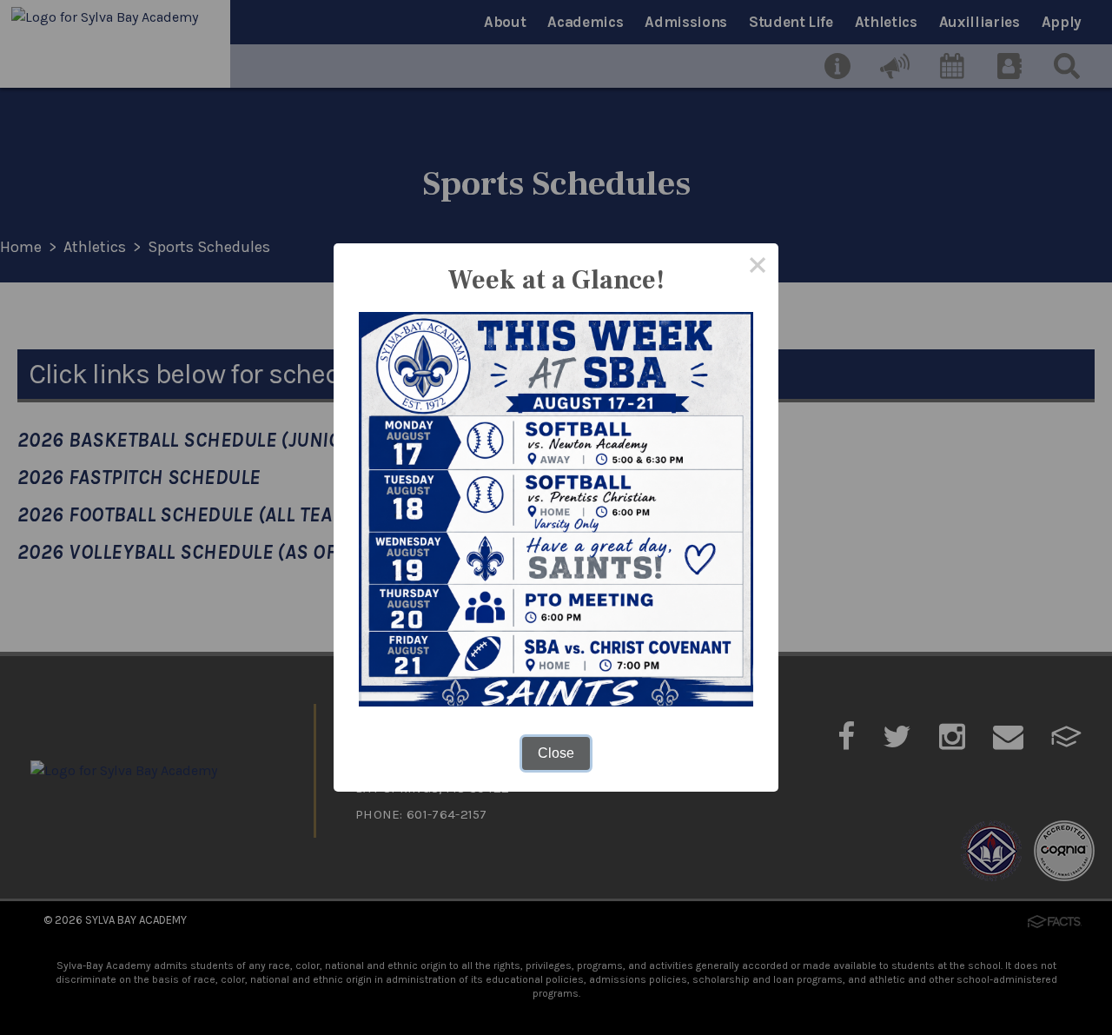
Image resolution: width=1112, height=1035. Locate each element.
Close (556, 753)
